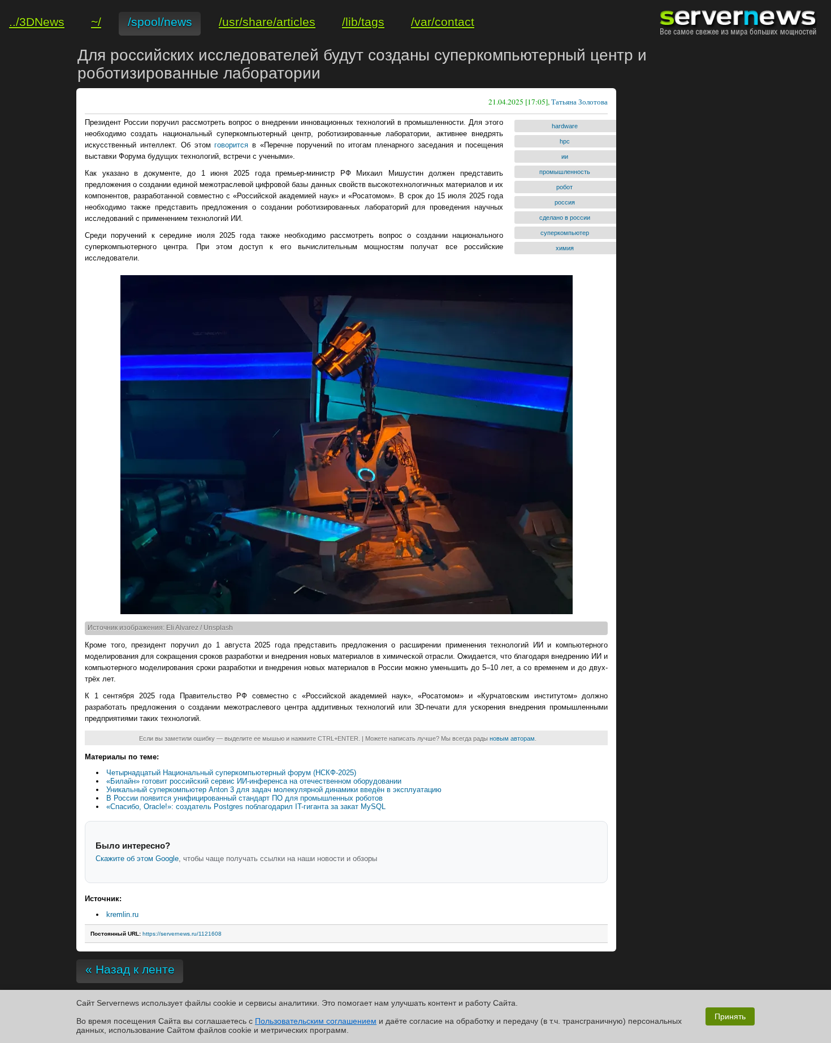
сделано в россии (564, 217)
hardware (565, 126)
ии (564, 156)
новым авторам (512, 738)
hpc (565, 141)
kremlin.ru (122, 914)
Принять (730, 1016)
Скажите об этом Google (137, 858)
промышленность (564, 171)
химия (565, 248)
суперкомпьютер (564, 232)
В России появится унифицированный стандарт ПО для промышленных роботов (244, 798)
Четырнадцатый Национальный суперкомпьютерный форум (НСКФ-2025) (231, 772)
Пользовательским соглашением (315, 1020)
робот (564, 187)
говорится (231, 145)
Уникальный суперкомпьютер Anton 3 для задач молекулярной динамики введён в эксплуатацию (274, 789)
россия (565, 202)
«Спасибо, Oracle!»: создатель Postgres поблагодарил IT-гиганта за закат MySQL (246, 806)
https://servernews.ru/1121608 (182, 934)
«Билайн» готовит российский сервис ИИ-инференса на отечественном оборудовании (253, 781)
